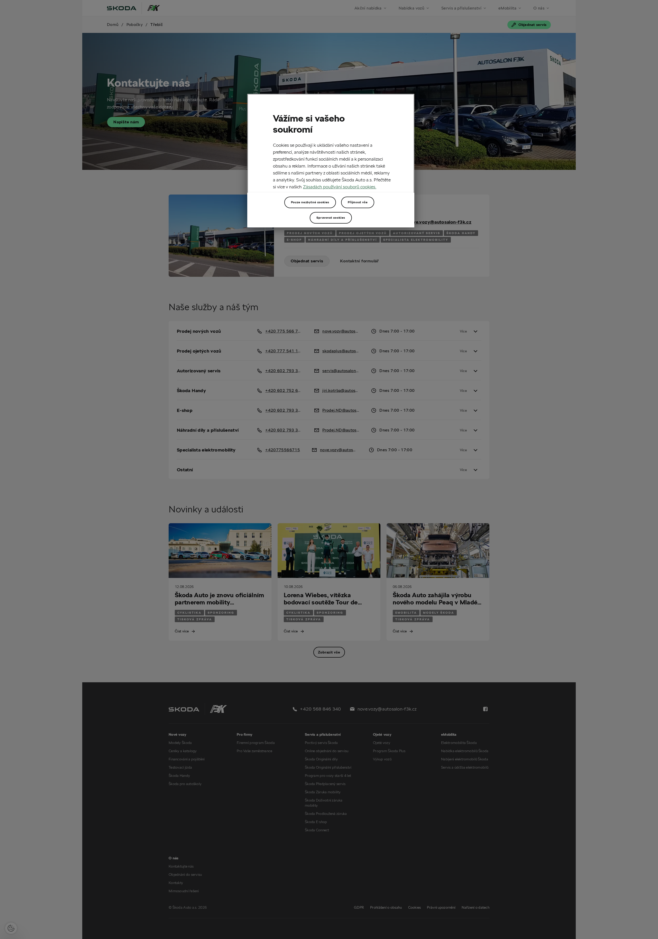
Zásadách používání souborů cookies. (339, 186)
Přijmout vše (358, 202)
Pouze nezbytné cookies (310, 202)
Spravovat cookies (330, 217)
